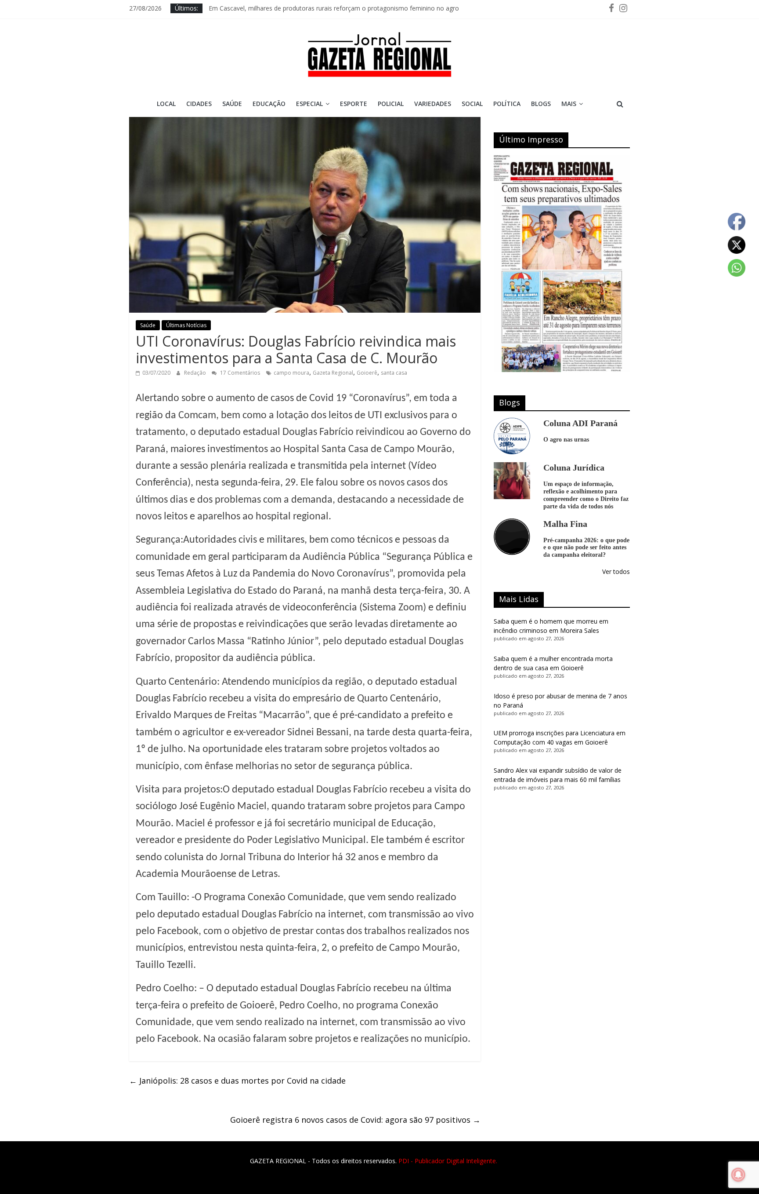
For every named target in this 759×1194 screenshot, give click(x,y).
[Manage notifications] (738, 1175)
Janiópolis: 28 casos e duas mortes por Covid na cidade (237, 1080)
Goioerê (367, 372)
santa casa (394, 372)
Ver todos (616, 571)
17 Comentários (239, 372)
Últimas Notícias (186, 325)
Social (472, 103)
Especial (309, 103)
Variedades (432, 103)
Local (166, 103)
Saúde (232, 103)
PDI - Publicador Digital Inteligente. (447, 1161)
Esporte (353, 103)
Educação (269, 103)
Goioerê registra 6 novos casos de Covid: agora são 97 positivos (355, 1119)
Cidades (199, 103)
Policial (391, 103)
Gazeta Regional (333, 372)
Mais (568, 103)
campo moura (291, 372)
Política (506, 103)
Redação (195, 372)
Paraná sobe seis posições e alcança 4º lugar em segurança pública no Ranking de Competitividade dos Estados (368, 8)
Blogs (541, 103)
